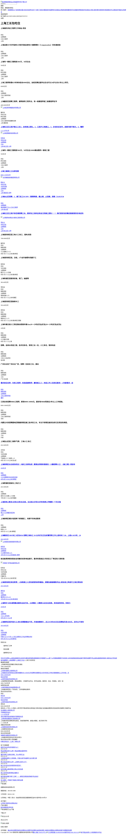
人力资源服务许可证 (95, 832)
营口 (92, 10)
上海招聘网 (11, 660)
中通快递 (27, 658)
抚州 (42, 10)
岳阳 (17, 10)
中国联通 (56, 658)
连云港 (60, 10)
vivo (47, 658)
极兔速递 (14, 658)
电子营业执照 (85, 832)
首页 (7, 2)
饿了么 (51, 658)
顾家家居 (75, 658)
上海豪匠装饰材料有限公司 (9, 727)
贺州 (103, 10)
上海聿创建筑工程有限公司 (9, 670)
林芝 (71, 10)
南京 (48, 10)
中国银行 (43, 658)
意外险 (19, 2)
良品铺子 (81, 658)
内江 (112, 10)
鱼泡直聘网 (4, 660)
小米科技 (69, 658)
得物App (8, 658)
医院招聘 (69, 830)
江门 (14, 10)
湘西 (66, 10)
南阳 (101, 10)
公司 (13, 2)
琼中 (117, 10)
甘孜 (84, 10)
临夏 (50, 10)
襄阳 (69, 10)
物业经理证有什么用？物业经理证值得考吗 (14, 751)
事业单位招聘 (12, 830)
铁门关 (39, 10)
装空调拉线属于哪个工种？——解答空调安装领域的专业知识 (19, 776)
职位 (10, 2)
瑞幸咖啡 (103, 658)
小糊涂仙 (108, 658)
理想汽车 (61, 658)
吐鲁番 (75, 10)
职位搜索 (3, 807)
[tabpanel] (64, 658)
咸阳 (63, 10)
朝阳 (11, 10)
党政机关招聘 (20, 830)
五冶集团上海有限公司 (8, 710)
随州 (109, 10)
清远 (20, 10)
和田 (106, 10)
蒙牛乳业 (92, 658)
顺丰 (18, 658)
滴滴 (65, 658)
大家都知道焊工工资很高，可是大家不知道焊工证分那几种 (19, 758)
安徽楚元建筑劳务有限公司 (9, 735)
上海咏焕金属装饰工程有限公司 (10, 718)
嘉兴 (23, 10)
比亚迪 (22, 658)
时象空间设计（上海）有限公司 (10, 741)
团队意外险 (9, 807)
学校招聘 (33, 830)
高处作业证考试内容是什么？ (10, 747)
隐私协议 (14, 803)
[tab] (64, 642)
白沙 (89, 10)
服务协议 (9, 803)
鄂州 (53, 10)
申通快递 (32, 658)
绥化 (25, 10)
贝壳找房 (114, 658)
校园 (16, 2)
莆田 (45, 10)
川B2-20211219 (74, 832)
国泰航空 (38, 658)
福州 (120, 10)
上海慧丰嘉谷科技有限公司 (9, 679)
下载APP (24, 2)
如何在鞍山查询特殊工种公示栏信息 (12, 769)
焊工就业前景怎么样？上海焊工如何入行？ (14, 762)
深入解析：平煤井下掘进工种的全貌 (12, 780)
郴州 (98, 10)
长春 (56, 10)
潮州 (95, 10)
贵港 (78, 10)
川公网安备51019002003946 (56, 832)
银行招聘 (63, 830)
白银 (87, 10)
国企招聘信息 (56, 830)
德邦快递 (86, 658)
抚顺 (9, 10)
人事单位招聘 (48, 830)
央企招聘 (27, 830)
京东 (2, 658)
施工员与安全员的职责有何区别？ (11, 765)
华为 (4, 658)
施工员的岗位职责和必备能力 (10, 773)
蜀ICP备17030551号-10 (40, 832)
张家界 (29, 10)
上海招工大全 (20, 660)
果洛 (115, 10)
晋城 (81, 10)
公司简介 (3, 803)
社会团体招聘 (40, 830)
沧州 (32, 10)
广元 (35, 10)
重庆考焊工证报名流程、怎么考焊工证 (12, 754)
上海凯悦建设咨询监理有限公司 (10, 687)
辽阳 (123, 10)
